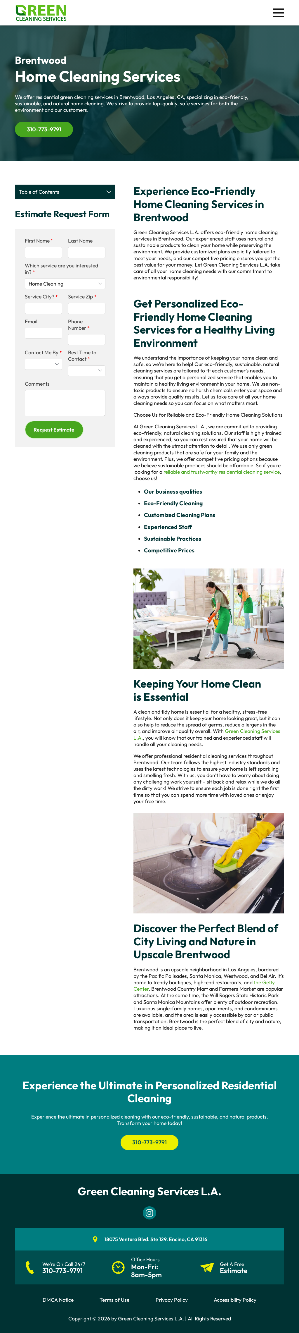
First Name (37, 241)
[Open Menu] (278, 12)
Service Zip (80, 296)
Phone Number (77, 324)
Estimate (233, 1270)
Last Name (80, 241)
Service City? (39, 296)
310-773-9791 (44, 129)
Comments (37, 384)
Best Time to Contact (82, 355)
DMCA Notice (58, 1299)
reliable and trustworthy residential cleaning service (222, 471)
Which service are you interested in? (61, 268)
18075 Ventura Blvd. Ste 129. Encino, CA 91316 (156, 1239)
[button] (54, 430)
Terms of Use (114, 1299)
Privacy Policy (172, 1299)
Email (31, 321)
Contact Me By (41, 352)
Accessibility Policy (235, 1299)
